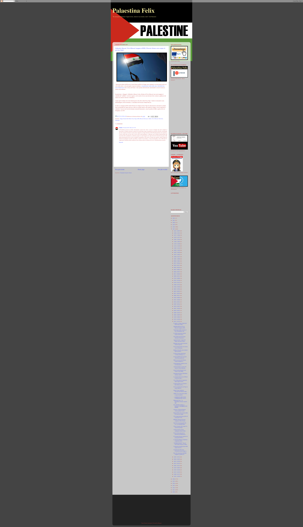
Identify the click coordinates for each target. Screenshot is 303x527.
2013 (174, 485)
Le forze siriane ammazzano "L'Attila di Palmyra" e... (180, 354)
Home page (141, 169)
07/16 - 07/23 (177, 282)
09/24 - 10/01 (177, 261)
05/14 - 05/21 (177, 302)
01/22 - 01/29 (177, 470)
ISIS (138, 118)
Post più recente (119, 169)
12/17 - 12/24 (177, 235)
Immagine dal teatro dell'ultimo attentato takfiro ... (180, 374)
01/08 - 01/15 (177, 474)
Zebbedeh (117, 120)
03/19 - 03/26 (177, 319)
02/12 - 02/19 (177, 463)
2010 (174, 492)
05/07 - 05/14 (177, 304)
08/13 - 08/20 (177, 274)
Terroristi (161, 118)
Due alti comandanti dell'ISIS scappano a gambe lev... (180, 453)
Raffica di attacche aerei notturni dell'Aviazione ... (181, 350)
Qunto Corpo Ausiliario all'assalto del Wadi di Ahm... (180, 390)
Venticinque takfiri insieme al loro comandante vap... (180, 330)
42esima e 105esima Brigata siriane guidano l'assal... (180, 410)
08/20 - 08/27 (177, 271)
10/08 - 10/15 (177, 256)
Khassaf (141, 118)
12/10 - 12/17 (177, 237)
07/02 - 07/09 (177, 287)
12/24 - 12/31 (177, 233)
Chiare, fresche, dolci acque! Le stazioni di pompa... (180, 427)
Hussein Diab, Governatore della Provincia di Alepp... (181, 413)
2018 (174, 227)
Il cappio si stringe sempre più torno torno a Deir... (180, 323)
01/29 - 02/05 (177, 467)
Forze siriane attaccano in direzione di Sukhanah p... (180, 433)
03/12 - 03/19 (177, 321)
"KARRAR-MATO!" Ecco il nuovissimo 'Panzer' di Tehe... (180, 443)
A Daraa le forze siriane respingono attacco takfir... (180, 430)
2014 (174, 483)
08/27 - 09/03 (177, 269)
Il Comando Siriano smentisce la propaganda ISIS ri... (181, 437)
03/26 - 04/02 (177, 317)
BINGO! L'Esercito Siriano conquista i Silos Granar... (180, 420)
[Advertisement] (151, 31)
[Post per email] (148, 116)
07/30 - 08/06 (177, 278)
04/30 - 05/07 (177, 306)
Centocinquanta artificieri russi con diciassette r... (180, 364)
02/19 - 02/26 (177, 461)
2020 (174, 222)
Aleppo (121, 118)
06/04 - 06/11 (177, 295)
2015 (174, 481)
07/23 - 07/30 (177, 280)
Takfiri (150, 118)
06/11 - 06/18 (177, 293)
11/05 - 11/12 (177, 248)
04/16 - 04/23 (177, 310)
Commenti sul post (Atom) (126, 172)
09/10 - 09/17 (177, 265)
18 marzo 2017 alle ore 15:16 (129, 127)
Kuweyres (146, 118)
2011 (174, 489)
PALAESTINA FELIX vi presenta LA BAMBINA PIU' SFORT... (180, 406)
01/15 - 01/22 (177, 472)
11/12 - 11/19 (177, 246)
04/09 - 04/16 (177, 312)
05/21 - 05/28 (177, 299)
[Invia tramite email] (151, 116)
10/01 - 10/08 (177, 259)
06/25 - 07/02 (177, 289)
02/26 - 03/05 (177, 459)
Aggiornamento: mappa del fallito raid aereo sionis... (180, 340)
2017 (174, 229)
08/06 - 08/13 (177, 276)
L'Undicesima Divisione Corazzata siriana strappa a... (180, 450)
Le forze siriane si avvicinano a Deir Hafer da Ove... (180, 384)
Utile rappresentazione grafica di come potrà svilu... (181, 417)
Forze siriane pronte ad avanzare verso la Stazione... (181, 347)
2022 (174, 218)
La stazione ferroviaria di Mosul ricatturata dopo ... (180, 377)
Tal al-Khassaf (155, 118)
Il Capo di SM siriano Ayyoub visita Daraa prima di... (180, 357)
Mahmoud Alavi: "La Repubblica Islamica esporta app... (180, 401)
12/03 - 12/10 (177, 239)
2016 (174, 479)
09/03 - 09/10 (177, 267)
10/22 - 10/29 (177, 252)
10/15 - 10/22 (177, 254)
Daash (124, 118)
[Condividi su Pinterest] (157, 116)
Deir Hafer (129, 118)
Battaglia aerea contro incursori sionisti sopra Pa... (180, 344)
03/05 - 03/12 (177, 457)
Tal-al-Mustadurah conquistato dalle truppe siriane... (180, 380)
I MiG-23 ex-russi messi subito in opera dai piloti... (180, 394)
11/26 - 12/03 (177, 241)
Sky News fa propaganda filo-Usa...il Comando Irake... (180, 423)
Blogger (160, 523)
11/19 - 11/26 (177, 243)
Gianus (120, 127)
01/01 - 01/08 (177, 476)
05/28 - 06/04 (177, 297)
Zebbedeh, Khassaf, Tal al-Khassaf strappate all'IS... (180, 327)
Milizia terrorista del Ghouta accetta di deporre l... (180, 360)
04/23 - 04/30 (177, 308)
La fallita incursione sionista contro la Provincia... (180, 333)
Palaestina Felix (133, 10)
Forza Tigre (134, 118)
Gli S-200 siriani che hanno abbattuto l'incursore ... (180, 337)
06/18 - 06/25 (177, 291)
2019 (174, 224)
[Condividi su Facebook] (156, 116)
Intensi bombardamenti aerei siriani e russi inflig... (180, 370)
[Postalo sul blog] (153, 116)
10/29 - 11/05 (177, 250)
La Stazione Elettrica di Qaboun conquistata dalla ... (180, 440)
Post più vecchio (162, 169)
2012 (174, 487)
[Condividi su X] (154, 116)
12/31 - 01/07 (177, 231)
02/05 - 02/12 (177, 465)
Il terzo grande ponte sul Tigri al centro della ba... (181, 387)
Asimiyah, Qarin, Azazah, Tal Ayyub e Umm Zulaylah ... (180, 367)
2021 (174, 220)
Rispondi (121, 142)
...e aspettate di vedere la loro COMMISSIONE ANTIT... (180, 397)
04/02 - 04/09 (177, 315)
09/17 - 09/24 (177, 263)
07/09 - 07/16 (177, 284)
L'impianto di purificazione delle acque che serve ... (181, 447)
